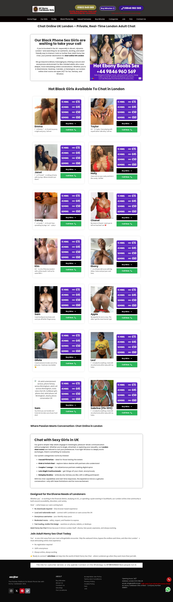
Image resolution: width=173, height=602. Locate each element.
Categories (113, 19)
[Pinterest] (22, 590)
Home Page (32, 19)
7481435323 (113, 565)
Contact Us (141, 19)
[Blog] (27, 590)
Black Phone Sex (66, 19)
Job (123, 19)
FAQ (130, 19)
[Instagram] (11, 590)
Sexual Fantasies (84, 19)
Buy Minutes (100, 19)
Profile (53, 19)
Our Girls (44, 19)
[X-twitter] (16, 590)
